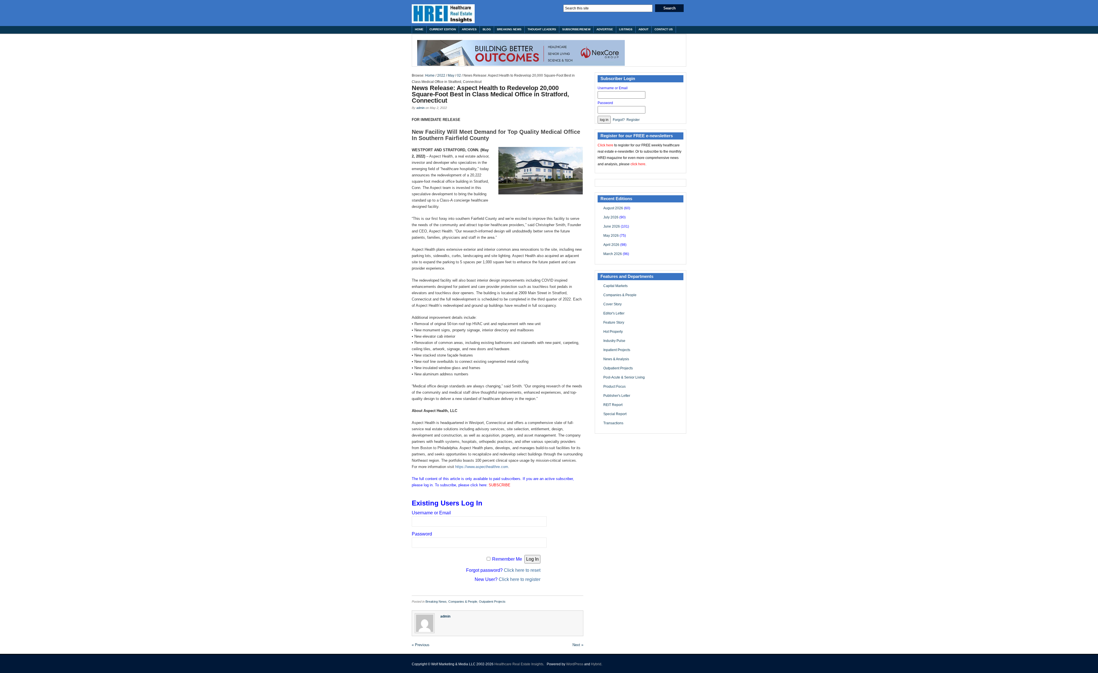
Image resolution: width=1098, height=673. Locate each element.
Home (419, 29)
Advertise (604, 29)
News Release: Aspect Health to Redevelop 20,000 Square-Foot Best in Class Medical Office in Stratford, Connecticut (490, 94)
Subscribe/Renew (576, 29)
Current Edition (442, 29)
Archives (469, 29)
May (451, 75)
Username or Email (431, 512)
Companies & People (462, 601)
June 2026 (611, 226)
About (643, 29)
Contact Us (664, 29)
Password (422, 533)
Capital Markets (615, 286)
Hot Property (613, 332)
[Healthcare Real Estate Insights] (443, 13)
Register (633, 120)
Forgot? (619, 120)
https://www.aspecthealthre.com (481, 467)
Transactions (613, 423)
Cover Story (612, 304)
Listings (625, 29)
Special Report (614, 414)
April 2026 (611, 245)
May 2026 (611, 236)
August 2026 (613, 208)
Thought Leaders (542, 29)
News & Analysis (616, 359)
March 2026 (612, 254)
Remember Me (507, 559)
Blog (487, 29)
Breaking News (509, 29)
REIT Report (612, 405)
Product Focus (614, 387)
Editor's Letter (613, 313)
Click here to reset (522, 570)
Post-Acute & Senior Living (624, 377)
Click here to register (519, 579)
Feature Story (613, 322)
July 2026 (610, 217)
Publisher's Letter (616, 396)
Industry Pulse (614, 341)
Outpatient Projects (492, 601)
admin (420, 107)
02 (459, 75)
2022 (441, 75)
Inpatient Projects (616, 350)
